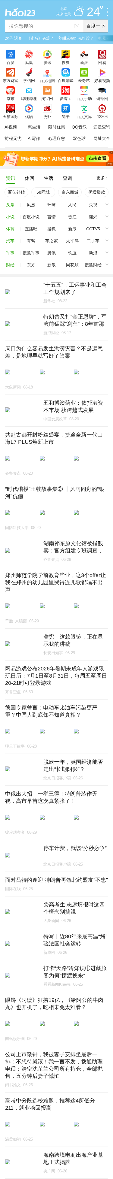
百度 (10, 62)
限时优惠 (56, 127)
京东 (10, 98)
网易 (102, 62)
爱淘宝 (65, 98)
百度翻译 (66, 80)
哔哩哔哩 (29, 98)
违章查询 (101, 127)
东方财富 (10, 80)
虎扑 (47, 116)
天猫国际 (10, 116)
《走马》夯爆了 (40, 38)
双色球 (79, 138)
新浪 (84, 62)
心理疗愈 (56, 138)
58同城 (43, 192)
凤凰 (29, 62)
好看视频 (102, 80)
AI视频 (11, 127)
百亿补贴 (16, 192)
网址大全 (101, 138)
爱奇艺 (84, 80)
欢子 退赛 (13, 38)
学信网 (29, 80)
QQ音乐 (79, 127)
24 (93, 12)
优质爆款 (96, 192)
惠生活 (34, 127)
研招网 (102, 98)
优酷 (29, 116)
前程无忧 (13, 138)
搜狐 (66, 62)
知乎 (66, 116)
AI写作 (34, 138)
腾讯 (47, 62)
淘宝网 (47, 98)
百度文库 (84, 116)
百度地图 (47, 80)
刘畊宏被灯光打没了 (76, 38)
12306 (102, 116)
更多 (100, 177)
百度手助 (84, 98)
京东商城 (69, 192)
